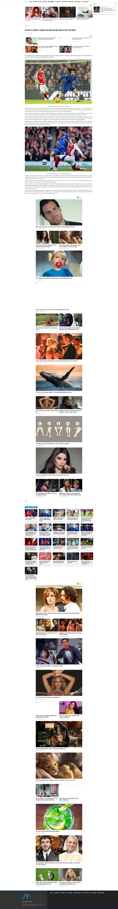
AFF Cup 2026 (64, 1)
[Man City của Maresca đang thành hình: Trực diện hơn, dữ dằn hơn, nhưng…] (45, 527)
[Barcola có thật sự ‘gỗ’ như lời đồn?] (73, 556)
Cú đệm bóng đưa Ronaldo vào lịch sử (86, 547)
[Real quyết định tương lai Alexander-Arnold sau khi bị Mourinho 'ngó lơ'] (31, 556)
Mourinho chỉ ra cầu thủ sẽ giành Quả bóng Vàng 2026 (58, 533)
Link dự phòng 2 (85, 1)
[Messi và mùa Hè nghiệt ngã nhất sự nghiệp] (59, 542)
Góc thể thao (58, 1)
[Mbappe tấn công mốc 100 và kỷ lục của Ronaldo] (59, 513)
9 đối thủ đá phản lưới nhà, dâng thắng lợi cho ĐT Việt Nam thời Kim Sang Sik (86, 519)
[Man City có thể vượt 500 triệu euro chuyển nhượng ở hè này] (45, 513)
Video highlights (51, 1)
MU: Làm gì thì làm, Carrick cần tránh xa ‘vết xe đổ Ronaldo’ (86, 562)
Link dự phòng (71, 1)
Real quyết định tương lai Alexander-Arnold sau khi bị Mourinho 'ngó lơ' (31, 562)
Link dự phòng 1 (78, 1)
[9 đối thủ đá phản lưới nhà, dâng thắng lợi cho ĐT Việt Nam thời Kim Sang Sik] (87, 513)
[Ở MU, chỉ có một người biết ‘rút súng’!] (31, 513)
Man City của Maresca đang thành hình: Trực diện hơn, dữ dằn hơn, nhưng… (45, 534)
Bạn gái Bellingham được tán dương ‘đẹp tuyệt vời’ (58, 561)
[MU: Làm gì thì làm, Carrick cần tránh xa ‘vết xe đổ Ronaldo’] (87, 556)
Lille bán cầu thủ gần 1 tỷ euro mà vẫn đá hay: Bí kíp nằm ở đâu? (44, 548)
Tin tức (30, 1)
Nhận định (35, 1)
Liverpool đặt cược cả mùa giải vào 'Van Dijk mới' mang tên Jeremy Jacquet (31, 548)
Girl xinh (39, 1)
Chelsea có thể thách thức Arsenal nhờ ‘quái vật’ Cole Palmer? (86, 534)
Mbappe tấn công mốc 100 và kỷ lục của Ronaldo (58, 518)
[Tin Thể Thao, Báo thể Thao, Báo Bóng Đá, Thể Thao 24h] (27, 1)
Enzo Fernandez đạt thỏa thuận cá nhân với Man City (72, 534)
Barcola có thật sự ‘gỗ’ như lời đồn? (72, 561)
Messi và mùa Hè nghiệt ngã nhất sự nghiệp (58, 547)
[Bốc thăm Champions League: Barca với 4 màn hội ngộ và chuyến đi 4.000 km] (31, 571)
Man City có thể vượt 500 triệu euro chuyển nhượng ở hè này (45, 519)
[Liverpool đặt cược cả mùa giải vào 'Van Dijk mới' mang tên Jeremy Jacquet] (31, 542)
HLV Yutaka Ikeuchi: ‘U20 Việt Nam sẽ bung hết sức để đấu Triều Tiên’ (31, 534)
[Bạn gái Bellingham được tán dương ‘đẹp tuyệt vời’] (59, 556)
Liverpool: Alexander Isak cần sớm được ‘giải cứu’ (72, 518)
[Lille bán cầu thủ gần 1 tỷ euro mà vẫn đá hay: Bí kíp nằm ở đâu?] (45, 542)
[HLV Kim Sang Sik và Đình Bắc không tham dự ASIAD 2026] (73, 542)
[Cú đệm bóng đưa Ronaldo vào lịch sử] (87, 542)
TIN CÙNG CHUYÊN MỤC (31, 507)
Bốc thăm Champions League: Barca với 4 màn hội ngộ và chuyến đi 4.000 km (31, 577)
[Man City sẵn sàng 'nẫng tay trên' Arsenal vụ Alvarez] (45, 556)
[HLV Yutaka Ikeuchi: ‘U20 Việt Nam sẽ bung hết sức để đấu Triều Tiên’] (31, 527)
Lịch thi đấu (44, 1)
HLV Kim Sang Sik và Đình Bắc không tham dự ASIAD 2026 (72, 548)
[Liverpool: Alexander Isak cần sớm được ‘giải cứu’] (73, 513)
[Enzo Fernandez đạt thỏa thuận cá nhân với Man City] (73, 527)
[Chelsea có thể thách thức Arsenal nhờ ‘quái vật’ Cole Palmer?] (87, 527)
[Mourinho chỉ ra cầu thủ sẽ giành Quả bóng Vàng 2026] (59, 527)
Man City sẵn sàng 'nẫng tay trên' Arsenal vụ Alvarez (44, 562)
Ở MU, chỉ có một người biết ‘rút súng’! (30, 518)
